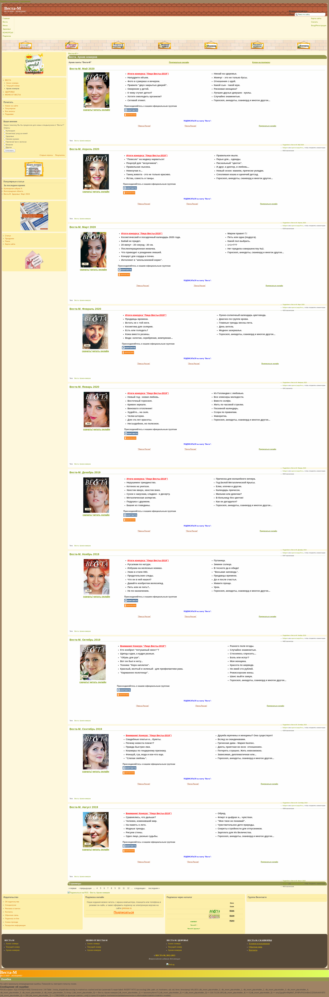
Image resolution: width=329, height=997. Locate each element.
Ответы (7, 128)
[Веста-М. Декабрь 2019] (96, 495)
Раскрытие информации (15, 925)
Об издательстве (12, 902)
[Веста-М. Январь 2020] (96, 409)
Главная (6, 18)
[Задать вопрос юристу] (164, 45)
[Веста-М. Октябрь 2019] (93, 662)
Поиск (292, 14)
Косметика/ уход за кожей (17, 133)
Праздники (9, 239)
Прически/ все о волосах (16, 142)
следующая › (140, 888)
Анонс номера (12, 83)
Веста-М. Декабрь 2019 (85, 472)
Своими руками (12, 139)
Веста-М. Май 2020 (82, 68)
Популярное (10, 108)
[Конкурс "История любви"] (71, 48)
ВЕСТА (8, 80)
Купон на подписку (261, 62)
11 (124, 888)
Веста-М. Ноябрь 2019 (84, 554)
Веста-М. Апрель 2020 (84, 149)
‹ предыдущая (85, 888)
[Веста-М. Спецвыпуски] (34, 64)
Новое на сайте (11, 106)
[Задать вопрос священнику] (118, 45)
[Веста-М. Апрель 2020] (96, 171)
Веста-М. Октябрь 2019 (85, 639)
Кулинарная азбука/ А (13, 188)
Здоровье (7, 29)
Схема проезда (11, 922)
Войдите (285, 147)
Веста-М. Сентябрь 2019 (86, 728)
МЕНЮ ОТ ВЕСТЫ (13, 95)
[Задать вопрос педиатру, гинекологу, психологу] (34, 168)
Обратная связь (11, 915)
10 (119, 888)
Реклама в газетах (12, 909)
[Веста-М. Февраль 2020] (95, 331)
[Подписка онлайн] (211, 45)
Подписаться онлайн (179, 62)
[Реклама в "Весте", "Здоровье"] (257, 48)
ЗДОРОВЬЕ (10, 92)
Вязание (9, 145)
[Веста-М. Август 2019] (96, 829)
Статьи (8, 236)
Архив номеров (12, 89)
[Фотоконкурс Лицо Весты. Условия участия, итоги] (25, 48)
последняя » (153, 888)
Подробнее (293, 144)
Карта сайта (316, 18)
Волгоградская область (13, 191)
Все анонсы (10, 111)
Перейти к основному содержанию (15, 1)
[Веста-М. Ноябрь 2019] (96, 576)
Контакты (9, 912)
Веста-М (72, 53)
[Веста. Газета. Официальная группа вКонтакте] (131, 111)
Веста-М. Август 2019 (84, 807)
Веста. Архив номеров (82, 141)
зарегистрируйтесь (297, 147)
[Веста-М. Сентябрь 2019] (96, 751)
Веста (5, 22)
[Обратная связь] (34, 260)
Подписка (7, 36)
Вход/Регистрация (318, 26)
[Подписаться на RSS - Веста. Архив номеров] (89, 893)
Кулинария (10, 131)
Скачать (314, 22)
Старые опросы (46, 155)
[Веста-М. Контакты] (303, 45)
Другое (9, 147)
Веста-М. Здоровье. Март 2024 (17, 194)
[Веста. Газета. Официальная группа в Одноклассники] (130, 116)
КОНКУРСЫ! (8, 33)
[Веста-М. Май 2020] (96, 90)
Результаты (60, 155)
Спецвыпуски (10, 905)
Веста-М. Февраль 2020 (85, 308)
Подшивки (9, 114)
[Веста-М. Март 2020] (93, 249)
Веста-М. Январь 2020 (84, 386)
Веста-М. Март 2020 (83, 227)
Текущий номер (13, 86)
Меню (5, 26)
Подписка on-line (12, 919)
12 (128, 888)
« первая (72, 888)
